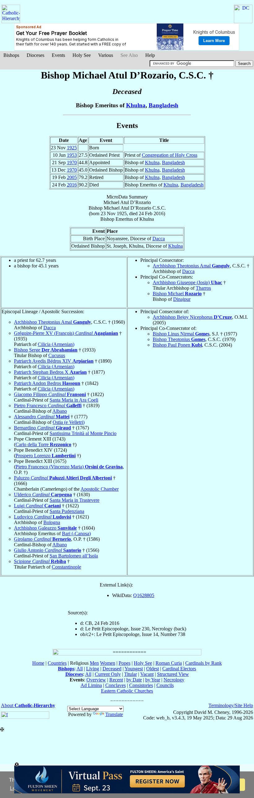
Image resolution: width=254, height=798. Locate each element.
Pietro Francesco (47, 405)
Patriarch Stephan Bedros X (50, 372)
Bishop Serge (45, 349)
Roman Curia (168, 663)
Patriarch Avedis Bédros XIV (54, 361)
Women (107, 663)
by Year (152, 679)
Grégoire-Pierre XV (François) (66, 333)
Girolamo (42, 539)
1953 (72, 155)
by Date (134, 679)
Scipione (40, 561)
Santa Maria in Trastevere (74, 500)
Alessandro (41, 416)
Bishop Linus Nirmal (181, 333)
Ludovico (42, 516)
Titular (130, 674)
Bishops (11, 55)
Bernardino (42, 427)
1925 (72, 147)
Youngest (134, 668)
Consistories (141, 685)
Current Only (108, 674)
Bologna (51, 522)
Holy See (81, 55)
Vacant (147, 674)
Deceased (112, 668)
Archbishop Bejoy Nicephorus (192, 317)
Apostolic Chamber (100, 489)
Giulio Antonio (47, 550)
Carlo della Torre (43, 444)
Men (94, 663)
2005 (72, 177)
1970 (72, 162)
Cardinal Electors (179, 668)
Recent (116, 679)
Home (38, 663)
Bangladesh (163, 105)
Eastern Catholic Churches (127, 690)
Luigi (37, 505)
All (80, 668)
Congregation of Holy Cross (169, 155)
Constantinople (66, 567)
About (28, 705)
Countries (57, 663)
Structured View (173, 674)
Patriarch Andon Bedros (47, 383)
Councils (165, 685)
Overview (96, 679)
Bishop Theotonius (179, 339)
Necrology (174, 679)
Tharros (203, 288)
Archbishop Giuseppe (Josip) (187, 282)
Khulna (136, 105)
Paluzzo (63, 477)
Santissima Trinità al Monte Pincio (83, 433)
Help (150, 55)
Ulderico (43, 494)
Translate (114, 714)
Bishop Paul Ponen (177, 345)
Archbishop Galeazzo (45, 528)
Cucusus (56, 355)
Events (58, 55)
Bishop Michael (177, 293)
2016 (72, 184)
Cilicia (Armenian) (56, 344)
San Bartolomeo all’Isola (74, 555)
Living (92, 668)
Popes (124, 663)
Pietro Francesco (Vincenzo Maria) (69, 466)
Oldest (152, 668)
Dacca (158, 238)
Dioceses (35, 55)
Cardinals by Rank (203, 663)
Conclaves (115, 685)
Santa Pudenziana (67, 511)
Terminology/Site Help (230, 705)
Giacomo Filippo (50, 394)
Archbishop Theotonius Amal (191, 265)
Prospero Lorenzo (45, 455)
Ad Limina (91, 685)
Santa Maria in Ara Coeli (74, 400)
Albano (59, 411)
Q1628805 (143, 595)
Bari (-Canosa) (76, 533)
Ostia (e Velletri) (69, 422)
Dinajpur (181, 299)
